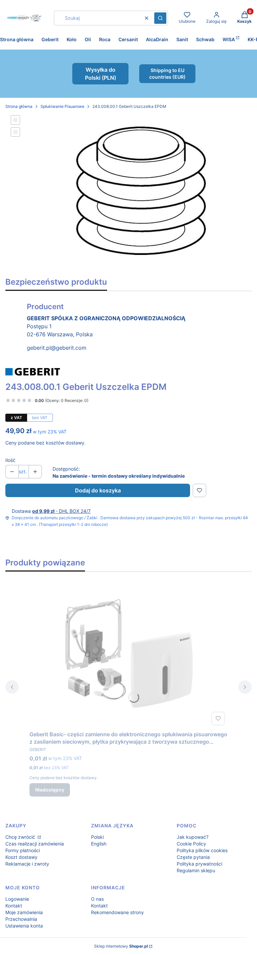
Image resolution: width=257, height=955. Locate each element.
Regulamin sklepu (196, 870)
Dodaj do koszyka (98, 490)
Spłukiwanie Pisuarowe (62, 106)
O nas (97, 899)
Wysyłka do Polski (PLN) (100, 73)
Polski (97, 837)
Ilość (10, 460)
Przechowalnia (21, 919)
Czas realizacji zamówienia (34, 843)
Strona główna (18, 106)
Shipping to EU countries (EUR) (167, 73)
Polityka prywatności (199, 864)
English (98, 843)
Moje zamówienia (24, 912)
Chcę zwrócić (20, 837)
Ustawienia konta (24, 926)
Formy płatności (22, 850)
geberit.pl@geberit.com (56, 347)
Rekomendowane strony (117, 912)
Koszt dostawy (21, 857)
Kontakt (13, 905)
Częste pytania (193, 857)
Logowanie (17, 899)
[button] (160, 18)
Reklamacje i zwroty (27, 864)
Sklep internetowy (121, 946)
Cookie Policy (191, 843)
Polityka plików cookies (202, 850)
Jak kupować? (192, 837)
